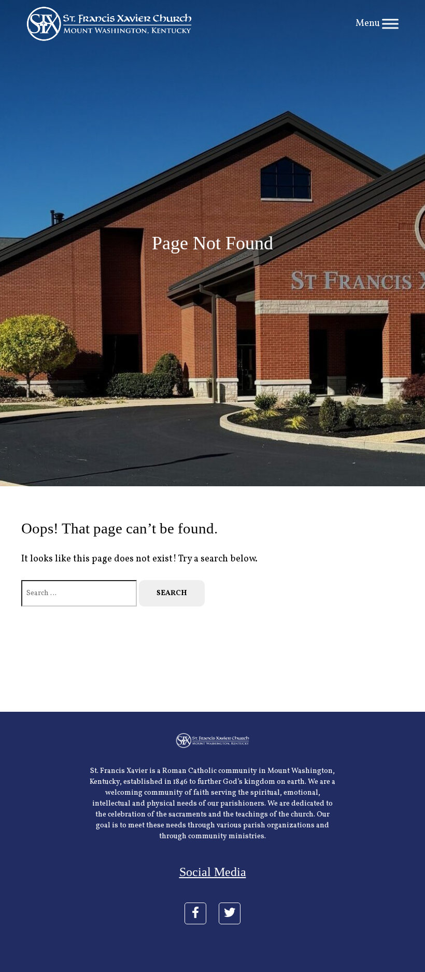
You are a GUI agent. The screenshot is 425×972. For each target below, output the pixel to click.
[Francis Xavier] (109, 24)
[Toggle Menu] (390, 24)
